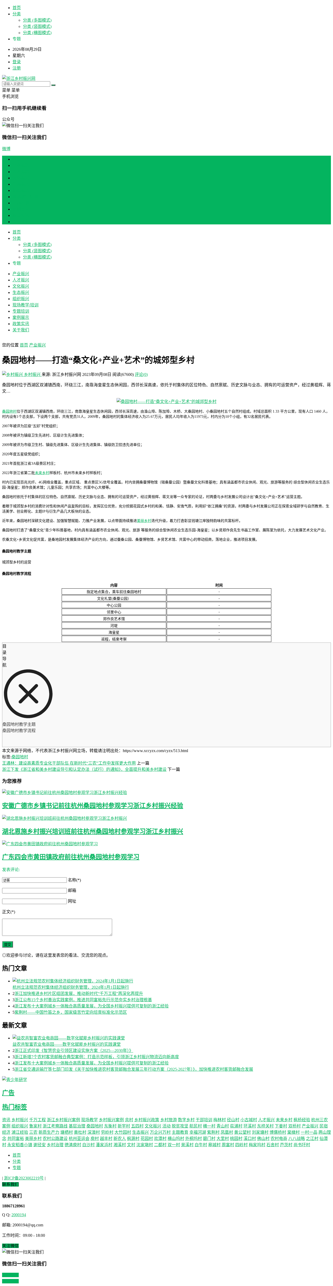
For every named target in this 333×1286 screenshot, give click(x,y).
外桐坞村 (193, 1138)
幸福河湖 (197, 1132)
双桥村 (294, 1126)
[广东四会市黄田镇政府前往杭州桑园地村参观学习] (166, 843)
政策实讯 (20, 215)
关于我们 (20, 221)
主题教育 (180, 1132)
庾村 (95, 1138)
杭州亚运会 (79, 1138)
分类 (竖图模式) (37, 26)
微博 (6, 149)
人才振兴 (20, 171)
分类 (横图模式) (37, 32)
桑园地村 (9, 411)
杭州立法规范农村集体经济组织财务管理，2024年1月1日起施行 (70, 987)
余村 (129, 1120)
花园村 (146, 1138)
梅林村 (219, 1120)
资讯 (6, 1120)
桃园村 (236, 1138)
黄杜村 (80, 1132)
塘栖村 (66, 1132)
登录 (16, 62)
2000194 (18, 1215)
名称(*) (74, 880)
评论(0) (141, 374)
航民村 (195, 1126)
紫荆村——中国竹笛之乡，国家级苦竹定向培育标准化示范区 (71, 1012)
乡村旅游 (168, 1120)
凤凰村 (227, 1132)
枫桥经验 (301, 1120)
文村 (131, 1145)
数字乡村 (186, 1120)
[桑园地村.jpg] (166, 401)
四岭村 (241, 1145)
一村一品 (309, 1132)
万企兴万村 (160, 1132)
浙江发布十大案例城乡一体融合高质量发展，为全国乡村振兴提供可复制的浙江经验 (92, 1006)
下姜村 (281, 1126)
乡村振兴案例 (111, 1120)
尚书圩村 (301, 1145)
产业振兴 (20, 165)
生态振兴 (20, 184)
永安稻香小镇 (19, 1145)
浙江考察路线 (55, 1126)
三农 (33, 1132)
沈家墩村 (144, 1145)
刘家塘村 (260, 1132)
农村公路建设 (55, 1138)
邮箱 (72, 890)
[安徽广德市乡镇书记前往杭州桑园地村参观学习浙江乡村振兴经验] (166, 792)
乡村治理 (55, 1145)
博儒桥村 (278, 1132)
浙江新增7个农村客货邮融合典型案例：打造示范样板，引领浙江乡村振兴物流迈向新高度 (97, 1057)
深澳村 (93, 1132)
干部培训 (204, 1120)
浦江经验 (19, 1132)
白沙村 (88, 1145)
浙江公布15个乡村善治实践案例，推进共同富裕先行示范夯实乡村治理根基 (83, 1000)
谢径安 (39, 1145)
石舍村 (272, 1145)
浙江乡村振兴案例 (63, 1120)
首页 (16, 7)
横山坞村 (176, 1138)
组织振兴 (20, 190)
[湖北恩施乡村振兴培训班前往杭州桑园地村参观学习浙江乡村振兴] (166, 818)
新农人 (119, 1138)
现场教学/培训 (25, 196)
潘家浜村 (104, 1145)
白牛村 (201, 1145)
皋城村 (214, 1145)
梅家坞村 (257, 1145)
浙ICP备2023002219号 (24, 1178)
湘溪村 (119, 1145)
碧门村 (209, 1138)
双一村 (174, 1145)
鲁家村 (35, 1126)
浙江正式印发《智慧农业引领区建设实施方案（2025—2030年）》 (74, 1050)
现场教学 (89, 1120)
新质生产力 (49, 1132)
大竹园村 (122, 1132)
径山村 (233, 1120)
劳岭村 (107, 1132)
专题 (16, 1167)
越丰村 (106, 1138)
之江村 (312, 1138)
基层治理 (77, 1126)
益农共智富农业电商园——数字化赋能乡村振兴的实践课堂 (66, 1044)
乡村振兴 (32, 374)
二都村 (160, 1145)
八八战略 (296, 1138)
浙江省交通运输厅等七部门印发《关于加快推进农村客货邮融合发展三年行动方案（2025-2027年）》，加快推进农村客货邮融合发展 (134, 1069)
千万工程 (37, 1120)
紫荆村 (213, 1132)
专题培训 (20, 203)
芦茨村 (286, 1145)
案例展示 (20, 209)
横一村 (209, 1126)
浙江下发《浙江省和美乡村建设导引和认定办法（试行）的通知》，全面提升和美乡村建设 (84, 769)
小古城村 (248, 1120)
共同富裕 (15, 1138)
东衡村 (110, 1126)
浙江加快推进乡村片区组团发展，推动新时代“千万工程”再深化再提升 (79, 993)
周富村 (228, 1145)
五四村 (137, 1126)
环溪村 (250, 1126)
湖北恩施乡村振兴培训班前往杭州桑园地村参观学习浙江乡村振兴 (92, 831)
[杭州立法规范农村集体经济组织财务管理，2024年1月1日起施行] (171, 981)
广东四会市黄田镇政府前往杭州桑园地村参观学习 (70, 857)
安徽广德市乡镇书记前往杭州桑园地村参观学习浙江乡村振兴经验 (92, 805)
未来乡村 (42, 473)
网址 (72, 901)
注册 (16, 68)
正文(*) (8, 912)
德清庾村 (73, 1145)
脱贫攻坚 (180, 1126)
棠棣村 (293, 1132)
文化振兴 (20, 178)
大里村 (222, 1138)
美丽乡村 (144, 521)
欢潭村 (160, 1138)
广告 (8, 1092)
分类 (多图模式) (37, 20)
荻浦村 (236, 1126)
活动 (166, 1126)
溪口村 (250, 1138)
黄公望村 (242, 1132)
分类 (16, 14)
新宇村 (124, 1126)
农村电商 (279, 1138)
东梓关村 (265, 1126)
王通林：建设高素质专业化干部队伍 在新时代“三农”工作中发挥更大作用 (69, 763)
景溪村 (187, 1145)
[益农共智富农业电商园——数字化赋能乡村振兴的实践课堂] (171, 1038)
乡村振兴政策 (146, 1120)
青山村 (222, 1126)
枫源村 (133, 1138)
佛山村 (263, 1138)
